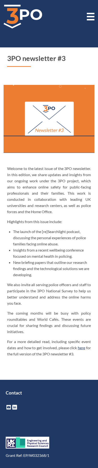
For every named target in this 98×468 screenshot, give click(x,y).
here (81, 347)
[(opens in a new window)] (15, 408)
